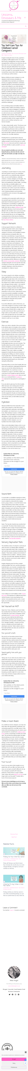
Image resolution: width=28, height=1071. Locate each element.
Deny (14, 1063)
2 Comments (6, 887)
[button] (25, 1052)
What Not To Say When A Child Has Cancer (13, 885)
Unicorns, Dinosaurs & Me (11, 16)
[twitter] (9, 994)
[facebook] (12, 994)
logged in (12, 910)
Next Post (14, 837)
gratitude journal (19, 207)
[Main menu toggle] (25, 17)
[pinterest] (18, 994)
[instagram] (15, 994)
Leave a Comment (6, 53)
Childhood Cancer (14, 858)
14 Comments (6, 858)
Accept (14, 1059)
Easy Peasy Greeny (8, 219)
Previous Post (14, 834)
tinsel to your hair (18, 774)
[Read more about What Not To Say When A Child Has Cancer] (14, 878)
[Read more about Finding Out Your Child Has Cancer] (14, 851)
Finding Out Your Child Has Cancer (13, 857)
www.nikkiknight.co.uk (14, 986)
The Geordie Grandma (14, 538)
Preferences (14, 1067)
